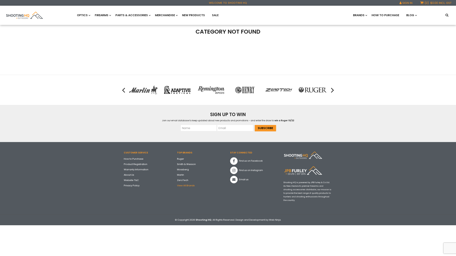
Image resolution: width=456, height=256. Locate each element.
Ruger (180, 159)
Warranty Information (136, 169)
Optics (82, 15)
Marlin (180, 175)
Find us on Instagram (251, 170)
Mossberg (183, 169)
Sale (215, 15)
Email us (243, 179)
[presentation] (123, 90)
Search (447, 15)
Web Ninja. (275, 220)
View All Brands (186, 185)
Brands (358, 15)
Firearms (101, 15)
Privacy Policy (131, 185)
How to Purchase (385, 15)
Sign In (407, 2)
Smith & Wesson (186, 164)
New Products (193, 15)
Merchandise (165, 15)
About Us (129, 175)
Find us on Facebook (251, 160)
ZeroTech (182, 180)
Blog (410, 15)
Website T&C (131, 180)
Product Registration (135, 164)
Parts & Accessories (131, 15)
